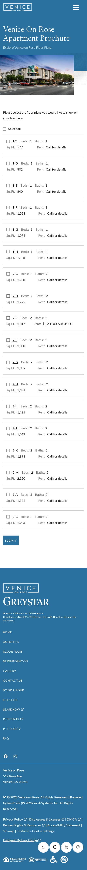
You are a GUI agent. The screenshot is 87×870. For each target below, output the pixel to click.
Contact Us (12, 680)
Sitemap (8, 831)
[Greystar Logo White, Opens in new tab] (30, 601)
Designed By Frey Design (20, 840)
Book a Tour (13, 690)
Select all (14, 129)
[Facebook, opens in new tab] (5, 756)
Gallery (9, 671)
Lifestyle (10, 699)
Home (7, 632)
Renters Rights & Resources (22, 825)
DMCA (72, 819)
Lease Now (11, 709)
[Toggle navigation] (76, 7)
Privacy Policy (13, 819)
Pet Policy (11, 728)
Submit (11, 540)
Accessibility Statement (63, 825)
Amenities (11, 642)
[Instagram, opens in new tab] (15, 756)
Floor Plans (13, 651)
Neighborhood (15, 661)
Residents (11, 719)
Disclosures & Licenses (44, 819)
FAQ (6, 738)
